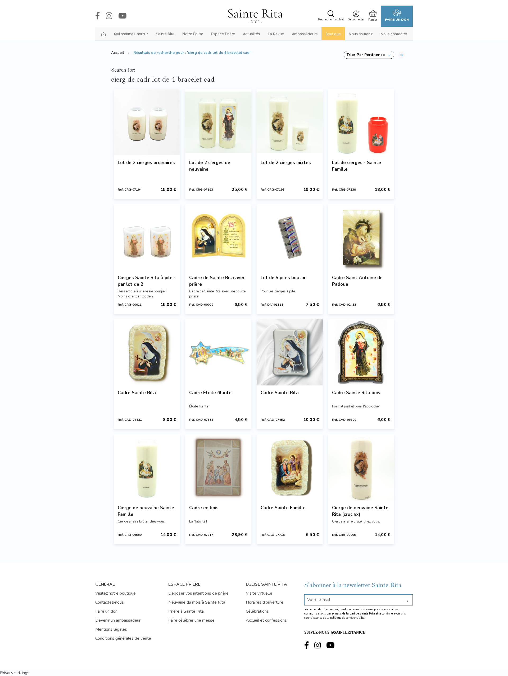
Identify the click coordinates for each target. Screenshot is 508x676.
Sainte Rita (165, 34)
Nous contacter (393, 34)
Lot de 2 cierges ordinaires (146, 163)
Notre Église (192, 34)
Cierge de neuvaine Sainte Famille (146, 511)
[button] (369, 55)
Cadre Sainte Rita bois (356, 393)
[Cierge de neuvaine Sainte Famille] (147, 467)
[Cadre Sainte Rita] (147, 352)
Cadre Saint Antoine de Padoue (357, 281)
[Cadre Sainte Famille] (290, 467)
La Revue (276, 34)
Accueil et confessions (266, 620)
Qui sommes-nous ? (131, 34)
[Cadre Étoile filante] (218, 352)
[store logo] (255, 16)
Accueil (117, 52)
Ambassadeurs (305, 34)
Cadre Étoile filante (210, 393)
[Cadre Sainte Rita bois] (361, 352)
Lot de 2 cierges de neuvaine (209, 166)
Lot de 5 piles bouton (284, 278)
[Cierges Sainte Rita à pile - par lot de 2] (147, 237)
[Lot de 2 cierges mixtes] (290, 122)
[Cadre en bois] (218, 467)
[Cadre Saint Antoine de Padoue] (361, 237)
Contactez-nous (109, 602)
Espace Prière (223, 34)
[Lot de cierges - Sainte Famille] (361, 122)
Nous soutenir (361, 34)
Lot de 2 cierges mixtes (286, 163)
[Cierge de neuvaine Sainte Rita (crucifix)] (361, 467)
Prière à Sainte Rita (186, 611)
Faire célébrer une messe (191, 620)
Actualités (251, 34)
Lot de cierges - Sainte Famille (356, 166)
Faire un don (397, 19)
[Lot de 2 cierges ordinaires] (147, 122)
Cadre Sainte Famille (283, 508)
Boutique (333, 34)
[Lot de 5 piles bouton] (290, 237)
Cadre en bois (204, 508)
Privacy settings (14, 673)
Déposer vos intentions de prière (198, 593)
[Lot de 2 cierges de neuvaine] (218, 122)
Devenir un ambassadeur (117, 620)
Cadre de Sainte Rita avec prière (217, 281)
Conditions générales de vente (123, 638)
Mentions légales (111, 629)
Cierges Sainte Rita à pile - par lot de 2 (147, 281)
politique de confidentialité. (347, 618)
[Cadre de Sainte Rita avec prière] (218, 237)
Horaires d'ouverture (264, 602)
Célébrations (257, 611)
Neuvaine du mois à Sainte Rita (196, 602)
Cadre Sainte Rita (137, 393)
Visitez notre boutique (115, 593)
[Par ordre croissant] (401, 54)
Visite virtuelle (259, 593)
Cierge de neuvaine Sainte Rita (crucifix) (360, 511)
